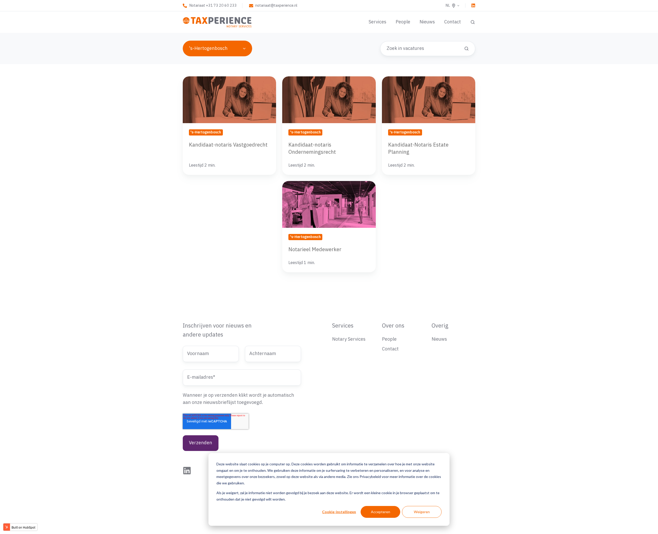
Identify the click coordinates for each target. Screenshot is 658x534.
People (403, 22)
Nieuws (427, 22)
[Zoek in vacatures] (466, 48)
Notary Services (348, 339)
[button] (472, 22)
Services (377, 22)
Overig (440, 326)
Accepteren (380, 512)
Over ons (393, 326)
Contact (452, 22)
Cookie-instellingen (339, 512)
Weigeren (422, 512)
